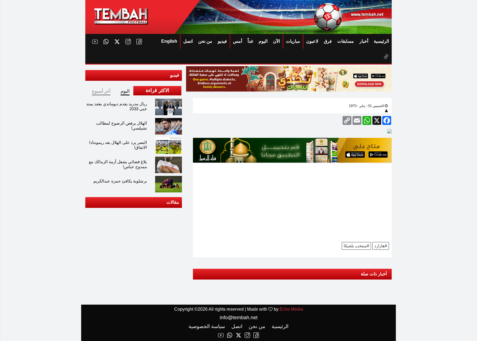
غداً (250, 41)
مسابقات (345, 41)
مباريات (293, 41)
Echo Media (291, 309)
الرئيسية (381, 41)
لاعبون (312, 41)
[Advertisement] (292, 202)
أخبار (363, 41)
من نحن (205, 41)
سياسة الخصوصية (207, 326)
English (169, 41)
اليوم (263, 41)
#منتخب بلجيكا (356, 245)
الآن (276, 41)
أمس (237, 41)
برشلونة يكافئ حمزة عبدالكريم (120, 181)
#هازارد (380, 245)
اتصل (188, 41)
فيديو (222, 41)
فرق (328, 41)
